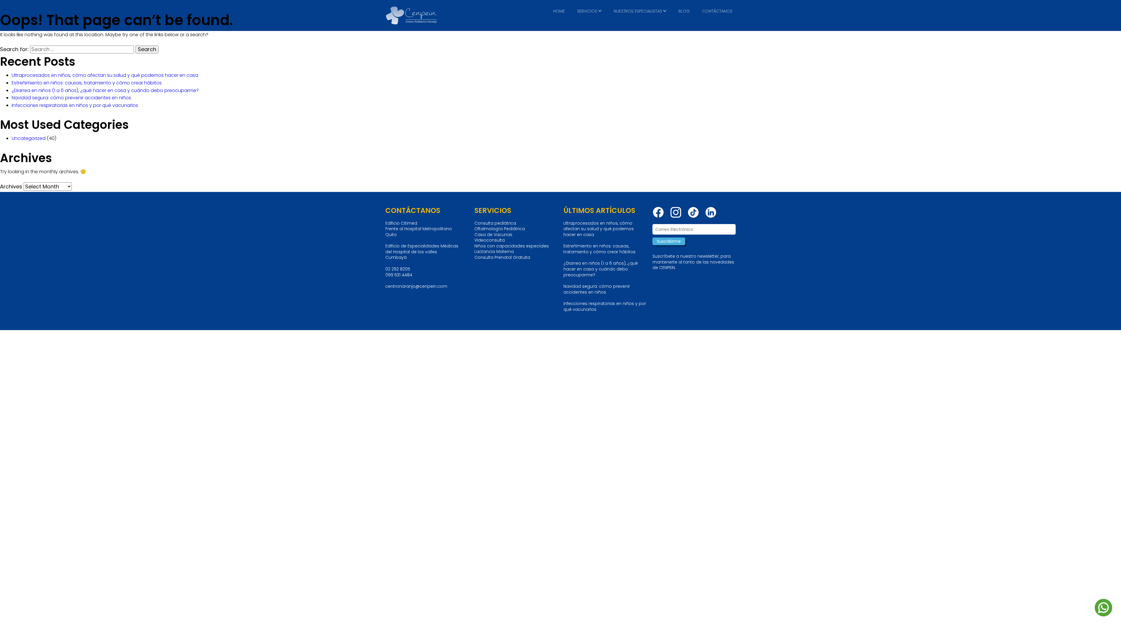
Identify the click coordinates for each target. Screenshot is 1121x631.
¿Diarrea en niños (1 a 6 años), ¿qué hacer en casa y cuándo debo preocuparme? (105, 90)
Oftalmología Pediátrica (499, 229)
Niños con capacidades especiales (511, 246)
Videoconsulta (489, 240)
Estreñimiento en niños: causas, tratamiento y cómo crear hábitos (87, 82)
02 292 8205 (397, 269)
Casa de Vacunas (493, 235)
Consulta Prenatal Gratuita (502, 257)
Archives (11, 186)
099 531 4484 (398, 275)
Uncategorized (29, 138)
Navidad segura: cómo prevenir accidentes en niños (71, 97)
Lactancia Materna (494, 251)
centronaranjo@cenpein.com (416, 286)
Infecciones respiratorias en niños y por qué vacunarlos (75, 105)
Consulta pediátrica (495, 223)
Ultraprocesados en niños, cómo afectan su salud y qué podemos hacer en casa (105, 75)
